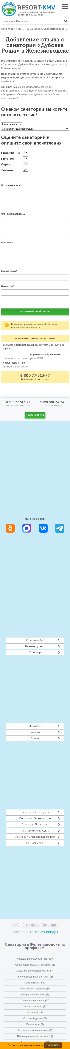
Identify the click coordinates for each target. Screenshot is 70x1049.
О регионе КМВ (35, 640)
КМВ (16, 925)
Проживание (10, 153)
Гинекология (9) (35, 1024)
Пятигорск (50, 925)
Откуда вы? (7, 286)
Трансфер (35, 652)
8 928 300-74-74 (52, 402)
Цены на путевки (35, 646)
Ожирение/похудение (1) (35, 994)
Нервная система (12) (35, 1006)
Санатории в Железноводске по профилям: (35, 946)
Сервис (6, 164)
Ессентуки (31, 925)
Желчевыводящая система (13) (35, 976)
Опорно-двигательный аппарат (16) (35, 964)
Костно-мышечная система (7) (35, 1030)
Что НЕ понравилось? (13, 214)
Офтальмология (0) (35, 982)
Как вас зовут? (9, 271)
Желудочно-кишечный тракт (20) (35, 958)
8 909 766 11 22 (14, 363)
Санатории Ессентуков (35, 812)
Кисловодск (22, 932)
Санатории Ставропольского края (35, 836)
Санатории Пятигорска (35, 824)
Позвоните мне (35, 415)
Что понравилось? (11, 185)
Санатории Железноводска (35, 818)
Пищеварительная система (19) (35, 1036)
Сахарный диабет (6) (35, 1018)
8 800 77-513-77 (35, 375)
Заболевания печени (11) (35, 1000)
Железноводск (46, 932)
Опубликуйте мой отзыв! (35, 312)
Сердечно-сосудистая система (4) (35, 970)
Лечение (7, 170)
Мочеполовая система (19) (35, 988)
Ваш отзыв (7, 242)
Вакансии (35, 732)
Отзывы (35, 738)
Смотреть (53, 1045)
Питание (7, 158)
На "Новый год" (35, 843)
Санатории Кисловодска (35, 830)
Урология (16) (35, 1012)
